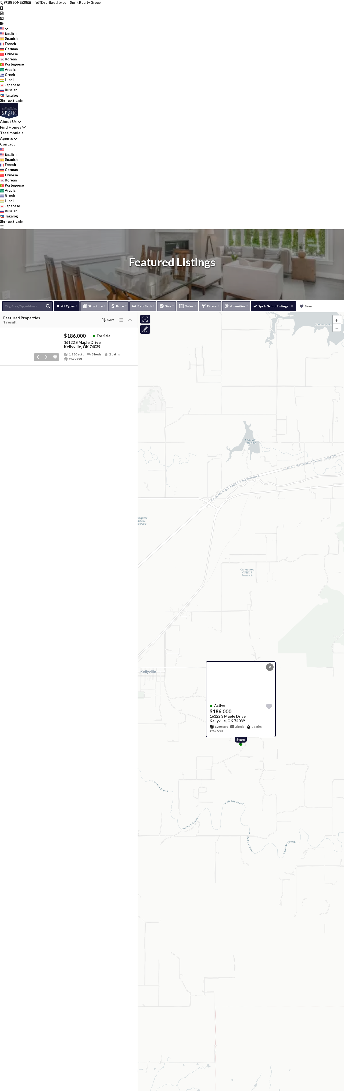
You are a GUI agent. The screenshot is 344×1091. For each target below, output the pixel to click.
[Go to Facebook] (1, 7)
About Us (8, 121)
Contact (7, 144)
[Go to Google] (1, 23)
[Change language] (4, 28)
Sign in (17, 100)
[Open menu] (1, 226)
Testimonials (11, 132)
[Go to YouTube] (1, 18)
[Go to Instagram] (1, 12)
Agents (6, 138)
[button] (337, 319)
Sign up (6, 100)
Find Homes (10, 127)
